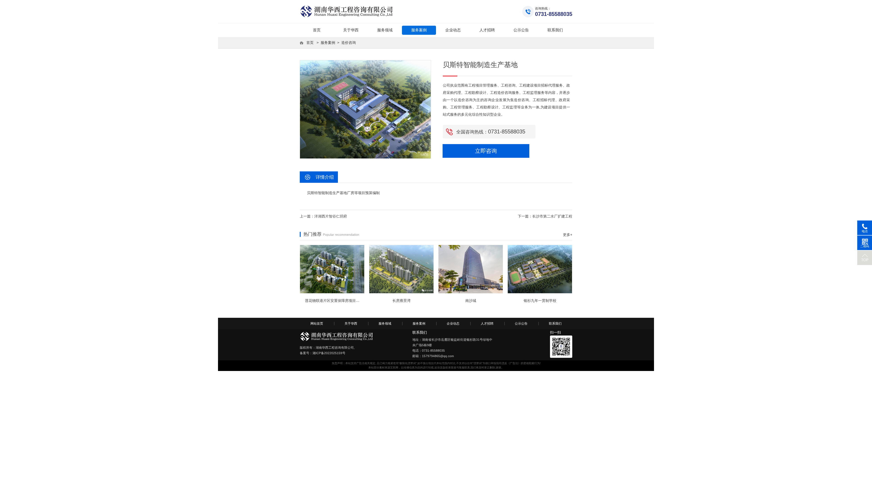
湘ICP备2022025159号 (328, 353)
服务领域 (385, 323)
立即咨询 (486, 151)
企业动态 (453, 323)
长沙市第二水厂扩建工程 (552, 216)
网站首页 (316, 323)
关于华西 (350, 323)
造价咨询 (348, 43)
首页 (317, 30)
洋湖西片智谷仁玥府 (330, 216)
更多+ (567, 235)
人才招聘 (487, 323)
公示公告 (521, 323)
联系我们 (555, 323)
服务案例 (328, 43)
